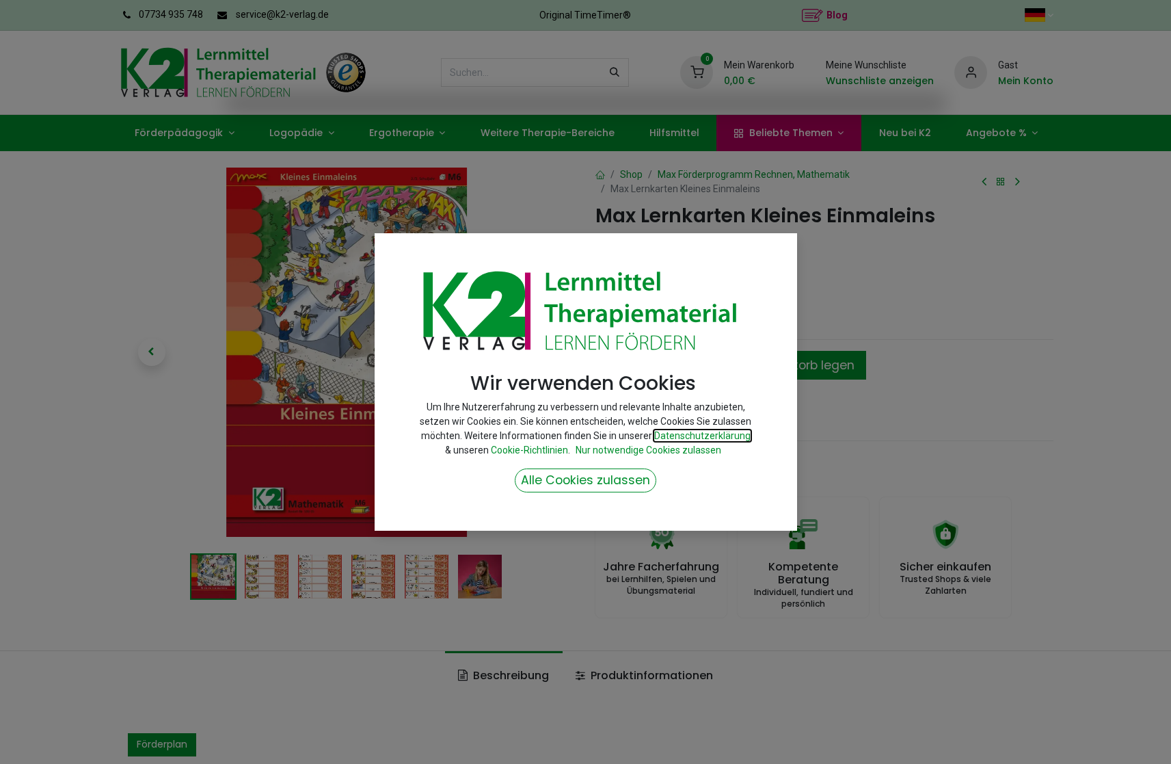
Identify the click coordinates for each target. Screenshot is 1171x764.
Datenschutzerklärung (702, 435)
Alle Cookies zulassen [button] (585, 480)
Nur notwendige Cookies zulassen (648, 450)
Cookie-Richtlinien (529, 450)
